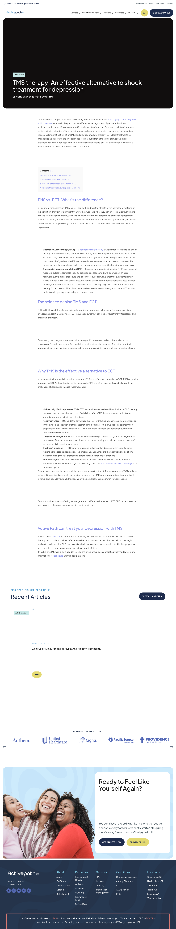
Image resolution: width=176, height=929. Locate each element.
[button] (4, 746)
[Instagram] (13, 890)
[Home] (15, 13)
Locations (107, 13)
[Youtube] (18, 890)
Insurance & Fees (156, 3)
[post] (37, 674)
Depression (19, 74)
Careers (169, 3)
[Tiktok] (29, 890)
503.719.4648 (15, 3)
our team (56, 536)
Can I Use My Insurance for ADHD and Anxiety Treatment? (66, 648)
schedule (59, 555)
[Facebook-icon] (8, 890)
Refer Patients (141, 3)
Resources (119, 13)
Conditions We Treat (90, 13)
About (60, 872)
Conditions (123, 872)
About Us (132, 13)
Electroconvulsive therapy (90, 249)
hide (53, 171)
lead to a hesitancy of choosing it (116, 463)
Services (74, 13)
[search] (144, 12)
